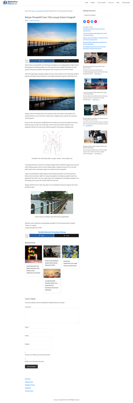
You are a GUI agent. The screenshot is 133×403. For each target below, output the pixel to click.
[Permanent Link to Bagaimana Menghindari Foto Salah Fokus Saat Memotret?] (70, 246)
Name (27, 327)
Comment (28, 307)
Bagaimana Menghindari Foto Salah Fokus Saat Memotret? (70, 263)
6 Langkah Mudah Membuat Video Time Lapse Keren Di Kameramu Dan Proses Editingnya (51, 285)
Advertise (27, 379)
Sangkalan (28, 388)
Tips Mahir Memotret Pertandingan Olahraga (52, 232)
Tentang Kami (29, 391)
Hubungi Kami (29, 382)
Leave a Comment (34, 20)
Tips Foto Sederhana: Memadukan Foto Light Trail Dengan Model (95, 93)
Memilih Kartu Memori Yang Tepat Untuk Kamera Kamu (94, 67)
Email (27, 335)
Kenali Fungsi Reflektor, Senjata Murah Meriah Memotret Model (52, 263)
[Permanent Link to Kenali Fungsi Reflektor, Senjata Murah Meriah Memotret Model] (51, 246)
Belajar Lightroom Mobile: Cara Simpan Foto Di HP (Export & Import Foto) (95, 119)
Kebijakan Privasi (30, 385)
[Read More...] (98, 74)
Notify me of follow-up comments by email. (37, 355)
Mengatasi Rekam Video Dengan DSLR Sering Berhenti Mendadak (95, 146)
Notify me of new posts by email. (34, 361)
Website (27, 344)
